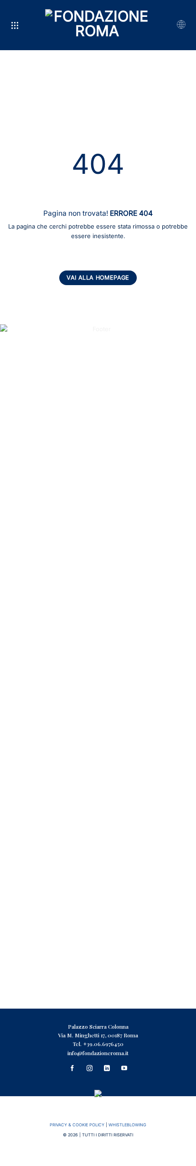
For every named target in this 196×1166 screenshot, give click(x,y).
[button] (15, 25)
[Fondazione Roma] (97, 25)
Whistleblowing (127, 1124)
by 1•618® (98, 1158)
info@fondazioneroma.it (98, 1052)
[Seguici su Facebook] (72, 1069)
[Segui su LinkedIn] (106, 1069)
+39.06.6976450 (103, 1043)
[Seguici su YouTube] (124, 1069)
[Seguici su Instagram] (89, 1069)
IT (180, 25)
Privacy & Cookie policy (77, 1124)
